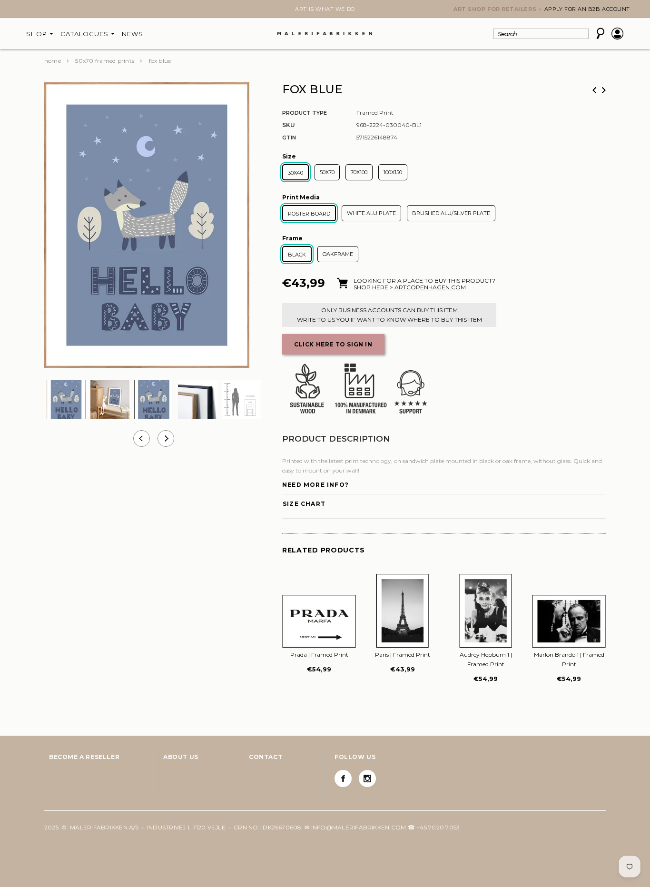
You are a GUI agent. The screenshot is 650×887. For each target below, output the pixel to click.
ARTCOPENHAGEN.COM (430, 287)
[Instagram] (367, 778)
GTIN (289, 137)
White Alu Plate (371, 213)
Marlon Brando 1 (569, 659)
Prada (319, 654)
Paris (402, 654)
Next (50, 10)
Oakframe (338, 254)
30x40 (295, 172)
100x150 (393, 172)
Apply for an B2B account (587, 9)
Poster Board (309, 213)
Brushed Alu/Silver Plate (451, 213)
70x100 (359, 172)
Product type (304, 112)
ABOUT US (180, 756)
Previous (594, 90)
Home (52, 60)
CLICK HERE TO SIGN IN (333, 344)
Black (297, 254)
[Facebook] (343, 778)
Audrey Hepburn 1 (486, 659)
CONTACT (265, 756)
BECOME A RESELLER (84, 756)
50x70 (327, 172)
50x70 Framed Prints (104, 60)
